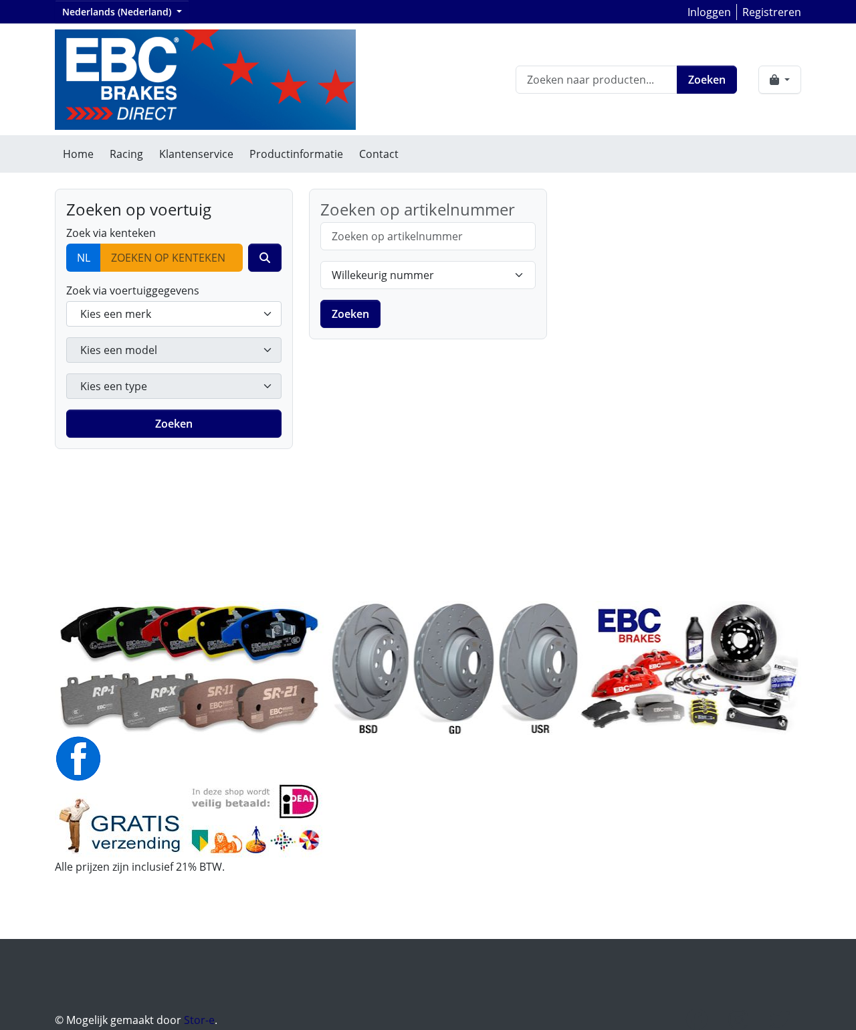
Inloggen (709, 12)
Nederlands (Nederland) (118, 11)
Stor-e (199, 1020)
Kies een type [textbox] (113, 386)
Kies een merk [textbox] (115, 314)
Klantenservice (196, 154)
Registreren (771, 12)
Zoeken (707, 79)
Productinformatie (296, 154)
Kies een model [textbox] (118, 350)
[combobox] (174, 314)
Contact (379, 154)
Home (78, 154)
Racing (126, 154)
